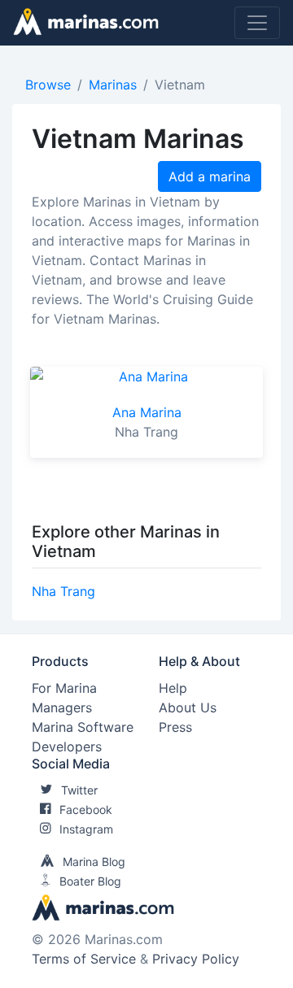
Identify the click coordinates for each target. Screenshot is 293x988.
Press (175, 727)
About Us (187, 707)
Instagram (86, 829)
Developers (67, 746)
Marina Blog (94, 861)
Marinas (113, 84)
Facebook (85, 809)
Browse (48, 84)
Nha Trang (63, 591)
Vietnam (180, 84)
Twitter (79, 790)
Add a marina (209, 176)
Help (173, 688)
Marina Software (82, 727)
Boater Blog (90, 881)
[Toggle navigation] (257, 23)
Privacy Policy (195, 959)
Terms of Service (84, 959)
